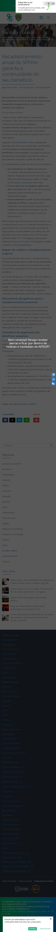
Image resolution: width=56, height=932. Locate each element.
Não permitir (45, 928)
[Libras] (53, 375)
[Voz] (53, 379)
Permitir (32, 928)
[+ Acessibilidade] (53, 384)
